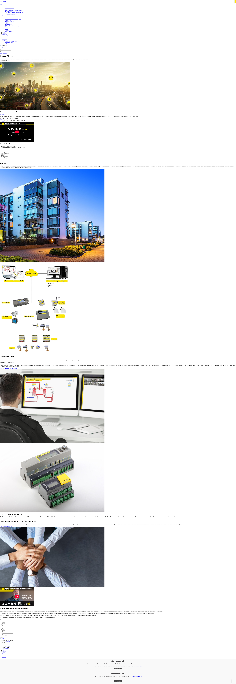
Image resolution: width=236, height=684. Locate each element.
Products (4, 15)
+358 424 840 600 (3, 121)
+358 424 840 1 (5, 648)
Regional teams (8, 36)
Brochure (2, 114)
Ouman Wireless (8, 20)
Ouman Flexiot (8, 16)
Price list (6, 29)
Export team (7, 35)
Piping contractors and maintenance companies (14, 12)
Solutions (4, 6)
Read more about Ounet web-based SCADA (8, 368)
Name (3, 622)
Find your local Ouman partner (6, 526)
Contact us (4, 34)
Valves (6, 22)
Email (3, 626)
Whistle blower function (9, 42)
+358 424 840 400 (6, 643)
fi (2, 47)
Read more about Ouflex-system (6, 518)
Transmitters (7, 27)
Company (4, 40)
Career (6, 43)
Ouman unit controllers (9, 21)
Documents (7, 30)
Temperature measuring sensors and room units (14, 26)
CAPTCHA (4, 635)
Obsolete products (8, 31)
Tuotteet (5, 53)
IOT (6, 13)
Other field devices (8, 24)
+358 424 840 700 (6, 641)
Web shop (4, 33)
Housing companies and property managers (13, 10)
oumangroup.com (140, 663)
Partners (6, 37)
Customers (4, 39)
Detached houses (8, 11)
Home (1, 53)
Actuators (7, 23)
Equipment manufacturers (10, 14)
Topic (3, 629)
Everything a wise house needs (11, 41)
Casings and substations (9, 25)
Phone (3, 624)
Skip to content (3, 1)
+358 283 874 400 (6, 646)
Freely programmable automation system (13, 19)
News (3, 32)
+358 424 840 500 (3, 119)
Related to (4, 632)
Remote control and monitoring (11, 18)
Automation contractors (9, 8)
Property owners (8, 9)
